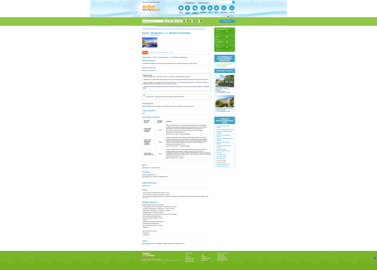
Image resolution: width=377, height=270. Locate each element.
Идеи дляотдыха (187, 13)
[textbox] (153, 21)
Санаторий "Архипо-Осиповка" (224, 108)
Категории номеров (150, 117)
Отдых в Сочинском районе (223, 126)
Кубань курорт (169, 260)
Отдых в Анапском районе (225, 129)
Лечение (219, 152)
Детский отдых (221, 156)
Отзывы (171, 52)
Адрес (145, 241)
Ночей (184, 18)
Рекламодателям (189, 258)
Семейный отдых (221, 256)
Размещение (147, 103)
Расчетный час (148, 68)
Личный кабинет (190, 2)
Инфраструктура (149, 202)
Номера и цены (152, 52)
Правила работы (189, 261)
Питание (146, 172)
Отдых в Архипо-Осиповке (171, 29)
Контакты (187, 256)
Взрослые (191, 18)
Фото (210, 12)
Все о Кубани (224, 12)
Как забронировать (206, 258)
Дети (197, 18)
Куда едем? (145, 18)
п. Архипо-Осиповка (153, 34)
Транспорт (232, 12)
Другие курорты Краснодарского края (223, 149)
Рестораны (203, 12)
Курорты (181, 12)
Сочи (149, 23)
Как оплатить (204, 259)
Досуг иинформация (195, 13)
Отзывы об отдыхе (222, 166)
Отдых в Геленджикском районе (224, 132)
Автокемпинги (221, 158)
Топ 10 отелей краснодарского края (223, 163)
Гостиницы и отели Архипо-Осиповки (224, 58)
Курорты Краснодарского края (152, 29)
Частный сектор (222, 154)
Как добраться (164, 52)
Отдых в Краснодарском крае (224, 120)
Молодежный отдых (222, 258)
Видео (216, 12)
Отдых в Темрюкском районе (223, 142)
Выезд (175, 18)
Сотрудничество (189, 259)
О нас (186, 254)
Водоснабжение (149, 183)
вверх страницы (375, 258)
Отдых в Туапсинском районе (224, 135)
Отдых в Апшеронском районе (224, 146)
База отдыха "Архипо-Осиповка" (222, 89)
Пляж (144, 190)
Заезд (166, 18)
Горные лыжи (221, 160)
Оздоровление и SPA (222, 259)
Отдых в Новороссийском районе (225, 139)
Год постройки (148, 110)
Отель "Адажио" (222, 66)
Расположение (148, 61)
